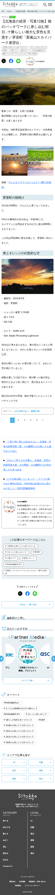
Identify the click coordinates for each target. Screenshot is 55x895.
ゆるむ (9, 11)
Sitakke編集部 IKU (39, 50)
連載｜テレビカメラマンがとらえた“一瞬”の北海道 (19, 54)
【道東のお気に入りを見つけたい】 (14, 47)
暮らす (5, 834)
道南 (41, 770)
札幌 (41, 762)
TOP (3, 11)
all (14, 762)
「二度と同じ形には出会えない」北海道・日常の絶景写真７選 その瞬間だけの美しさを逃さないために (27, 446)
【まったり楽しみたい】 (38, 47)
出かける (6, 827)
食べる (5, 821)
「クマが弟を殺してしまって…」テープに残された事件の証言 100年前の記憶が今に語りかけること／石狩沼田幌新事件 (27, 484)
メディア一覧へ (27, 680)
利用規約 (18, 885)
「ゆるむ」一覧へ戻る (27, 604)
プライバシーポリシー (32, 885)
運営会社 (12, 881)
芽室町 (4, 50)
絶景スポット (25, 50)
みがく (5, 840)
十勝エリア (14, 50)
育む (5, 847)
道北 (14, 770)
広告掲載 (22, 881)
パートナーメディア (27, 877)
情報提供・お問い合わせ (37, 881)
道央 (41, 778)
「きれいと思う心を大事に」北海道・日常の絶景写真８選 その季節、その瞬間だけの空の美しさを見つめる (27, 465)
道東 (14, 778)
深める (5, 853)
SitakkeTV (7, 866)
